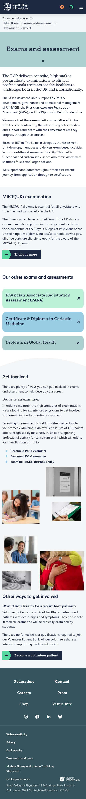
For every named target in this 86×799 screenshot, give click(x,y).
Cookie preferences (18, 779)
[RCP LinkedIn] (48, 716)
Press (62, 693)
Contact (62, 681)
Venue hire (62, 704)
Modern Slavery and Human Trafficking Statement (30, 769)
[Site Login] (62, 7)
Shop (24, 704)
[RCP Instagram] (26, 716)
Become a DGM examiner (28, 456)
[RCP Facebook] (37, 716)
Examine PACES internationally (32, 462)
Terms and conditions (19, 758)
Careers (24, 693)
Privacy (10, 742)
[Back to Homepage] (21, 7)
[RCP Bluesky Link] (60, 716)
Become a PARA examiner (28, 451)
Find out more (25, 254)
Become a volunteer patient (36, 655)
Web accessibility (16, 734)
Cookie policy (14, 750)
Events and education (15, 18)
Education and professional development (28, 23)
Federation (24, 681)
